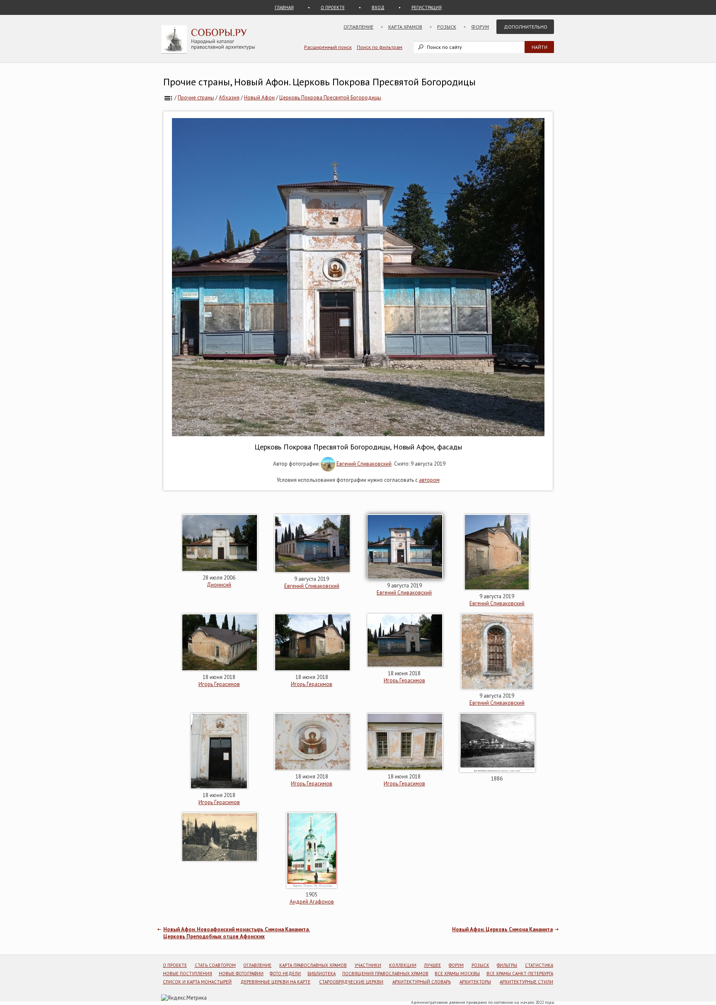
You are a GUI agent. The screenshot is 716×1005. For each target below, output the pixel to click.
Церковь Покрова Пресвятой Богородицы (330, 97)
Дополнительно (525, 27)
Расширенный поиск (328, 47)
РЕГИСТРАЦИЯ (426, 7)
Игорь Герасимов (219, 684)
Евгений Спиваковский (364, 463)
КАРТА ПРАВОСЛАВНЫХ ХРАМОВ (313, 965)
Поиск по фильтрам (379, 47)
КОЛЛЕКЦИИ (402, 965)
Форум (480, 27)
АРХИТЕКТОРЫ (475, 982)
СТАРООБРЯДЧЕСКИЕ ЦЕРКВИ (351, 982)
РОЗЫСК (480, 965)
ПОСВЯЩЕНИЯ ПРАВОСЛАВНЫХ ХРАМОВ (385, 973)
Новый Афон (259, 97)
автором (429, 479)
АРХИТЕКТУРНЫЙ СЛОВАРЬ (421, 982)
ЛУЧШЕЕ (432, 965)
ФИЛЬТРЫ (507, 965)
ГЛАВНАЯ (284, 7)
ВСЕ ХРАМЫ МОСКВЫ (457, 973)
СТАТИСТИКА (539, 965)
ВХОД (378, 7)
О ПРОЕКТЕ (333, 7)
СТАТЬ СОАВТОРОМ (215, 965)
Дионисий (219, 584)
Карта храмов (405, 27)
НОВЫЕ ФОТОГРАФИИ (241, 973)
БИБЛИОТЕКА (321, 973)
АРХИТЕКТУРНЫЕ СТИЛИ (526, 982)
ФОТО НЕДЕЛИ (285, 973)
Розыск (446, 27)
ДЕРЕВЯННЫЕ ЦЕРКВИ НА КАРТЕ (275, 982)
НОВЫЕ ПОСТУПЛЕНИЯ (187, 973)
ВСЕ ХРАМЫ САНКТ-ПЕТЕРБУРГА (519, 973)
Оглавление (358, 27)
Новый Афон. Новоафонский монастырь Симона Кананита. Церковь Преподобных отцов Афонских (236, 933)
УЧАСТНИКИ (368, 965)
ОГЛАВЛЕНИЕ (257, 965)
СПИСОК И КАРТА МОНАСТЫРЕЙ (197, 982)
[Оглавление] (168, 97)
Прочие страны (196, 97)
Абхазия (229, 97)
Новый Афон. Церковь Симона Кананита (502, 929)
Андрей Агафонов (312, 901)
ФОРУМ (456, 965)
